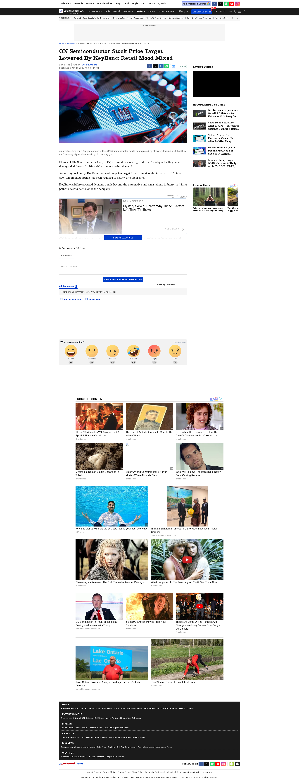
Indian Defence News (167, 708)
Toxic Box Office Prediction (199, 18)
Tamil (126, 3)
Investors (207, 772)
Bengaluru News (186, 708)
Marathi (151, 3)
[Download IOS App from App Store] (237, 764)
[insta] (237, 4)
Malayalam (65, 3)
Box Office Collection (131, 718)
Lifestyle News (68, 737)
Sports (151, 11)
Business (128, 11)
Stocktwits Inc (89, 64)
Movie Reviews (113, 718)
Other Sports (122, 728)
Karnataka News (134, 708)
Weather (65, 757)
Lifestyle (183, 11)
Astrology (113, 737)
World (116, 11)
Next (237, 18)
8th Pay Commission (126, 747)
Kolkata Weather (176, 18)
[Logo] (72, 11)
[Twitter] (220, 4)
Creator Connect (201, 11)
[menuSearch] (245, 11)
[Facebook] (214, 4)
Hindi (142, 3)
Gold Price (101, 747)
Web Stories (139, 737)
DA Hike (111, 747)
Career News (125, 737)
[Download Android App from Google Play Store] (231, 764)
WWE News (109, 728)
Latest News (95, 11)
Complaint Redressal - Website (160, 772)
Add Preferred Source (194, 3)
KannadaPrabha (104, 3)
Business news (68, 747)
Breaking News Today (71, 708)
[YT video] (231, 4)
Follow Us (181, 66)
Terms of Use (109, 772)
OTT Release (87, 718)
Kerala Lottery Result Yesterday (128, 18)
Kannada (90, 3)
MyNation (162, 3)
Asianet (71, 763)
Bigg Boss (99, 718)
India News (107, 708)
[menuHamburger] (239, 12)
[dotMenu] (231, 11)
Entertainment (167, 11)
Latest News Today (91, 708)
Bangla (134, 3)
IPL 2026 (220, 11)
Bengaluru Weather (115, 757)
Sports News (67, 728)
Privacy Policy (124, 772)
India (107, 11)
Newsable (78, 3)
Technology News (146, 747)
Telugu (117, 3)
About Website (94, 772)
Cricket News (81, 728)
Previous (232, 18)
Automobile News (164, 747)
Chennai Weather (96, 757)
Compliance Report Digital (189, 772)
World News (119, 708)
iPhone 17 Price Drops (156, 18)
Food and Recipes (84, 737)
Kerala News (149, 708)
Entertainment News (70, 718)
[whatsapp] (226, 4)
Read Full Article (123, 238)
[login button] (236, 12)
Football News (95, 728)
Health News (101, 737)
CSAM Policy (137, 772)
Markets (140, 11)
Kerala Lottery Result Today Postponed (92, 18)
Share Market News (85, 747)
